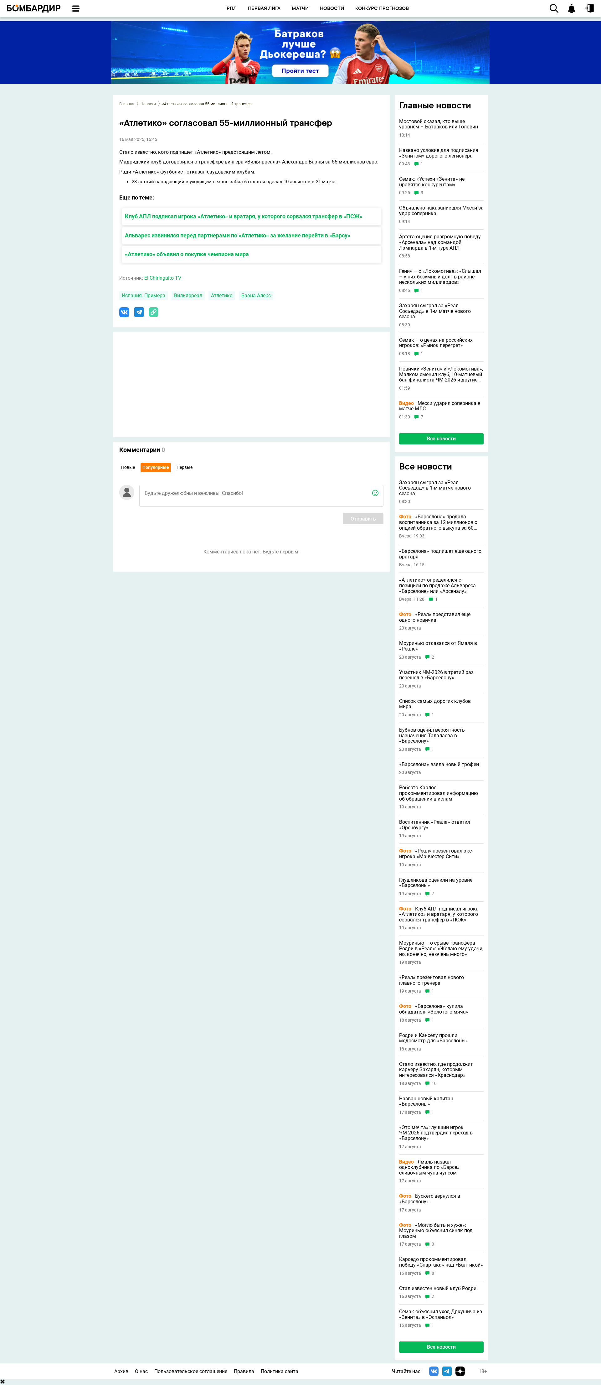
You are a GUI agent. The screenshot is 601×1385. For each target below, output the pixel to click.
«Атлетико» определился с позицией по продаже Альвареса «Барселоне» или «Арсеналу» (437, 585)
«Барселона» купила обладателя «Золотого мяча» (433, 1009)
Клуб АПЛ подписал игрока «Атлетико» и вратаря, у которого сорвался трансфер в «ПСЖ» (243, 216)
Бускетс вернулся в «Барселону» (429, 1198)
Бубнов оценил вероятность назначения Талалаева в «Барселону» (432, 735)
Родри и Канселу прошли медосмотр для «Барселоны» (433, 1038)
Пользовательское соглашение (190, 1371)
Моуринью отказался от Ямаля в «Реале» (438, 646)
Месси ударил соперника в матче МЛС (439, 406)
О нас (141, 1371)
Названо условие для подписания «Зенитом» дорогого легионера (438, 153)
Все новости (441, 439)
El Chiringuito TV (162, 278)
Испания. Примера (143, 295)
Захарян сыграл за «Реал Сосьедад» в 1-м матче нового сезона (435, 311)
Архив (121, 1371)
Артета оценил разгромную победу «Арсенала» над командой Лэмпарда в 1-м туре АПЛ (440, 242)
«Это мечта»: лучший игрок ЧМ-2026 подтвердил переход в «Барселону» (436, 1133)
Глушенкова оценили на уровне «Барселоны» (435, 882)
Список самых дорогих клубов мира (435, 703)
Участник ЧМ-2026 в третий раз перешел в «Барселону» (436, 675)
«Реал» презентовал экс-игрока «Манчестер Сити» (436, 853)
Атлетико (222, 295)
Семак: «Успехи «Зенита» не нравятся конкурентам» (432, 181)
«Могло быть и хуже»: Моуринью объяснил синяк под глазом (436, 1230)
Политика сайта (279, 1371)
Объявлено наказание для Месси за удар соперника (441, 210)
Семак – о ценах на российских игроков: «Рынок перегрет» (436, 342)
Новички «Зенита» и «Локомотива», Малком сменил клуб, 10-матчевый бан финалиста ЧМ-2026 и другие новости (441, 374)
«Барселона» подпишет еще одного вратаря (440, 553)
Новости (148, 104)
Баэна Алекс (256, 295)
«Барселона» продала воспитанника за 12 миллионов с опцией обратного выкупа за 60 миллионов (438, 522)
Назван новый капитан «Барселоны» (426, 1101)
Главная (126, 104)
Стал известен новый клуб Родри (437, 1288)
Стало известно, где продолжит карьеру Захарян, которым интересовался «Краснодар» (436, 1069)
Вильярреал (188, 295)
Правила (244, 1371)
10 (434, 1083)
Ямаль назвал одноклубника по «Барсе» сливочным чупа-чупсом (429, 1167)
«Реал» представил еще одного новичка (434, 617)
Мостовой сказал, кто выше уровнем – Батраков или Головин (438, 124)
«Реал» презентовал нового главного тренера (431, 980)
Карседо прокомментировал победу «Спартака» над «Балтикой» (441, 1262)
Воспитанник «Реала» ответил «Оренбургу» (434, 824)
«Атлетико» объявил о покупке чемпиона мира (187, 254)
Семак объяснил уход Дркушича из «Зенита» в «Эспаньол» (440, 1314)
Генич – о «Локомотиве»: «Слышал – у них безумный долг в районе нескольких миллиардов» (440, 276)
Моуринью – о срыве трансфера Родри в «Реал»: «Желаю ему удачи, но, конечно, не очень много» (441, 948)
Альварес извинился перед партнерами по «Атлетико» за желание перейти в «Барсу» (237, 235)
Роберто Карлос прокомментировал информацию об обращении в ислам (438, 793)
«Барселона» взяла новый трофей (439, 764)
